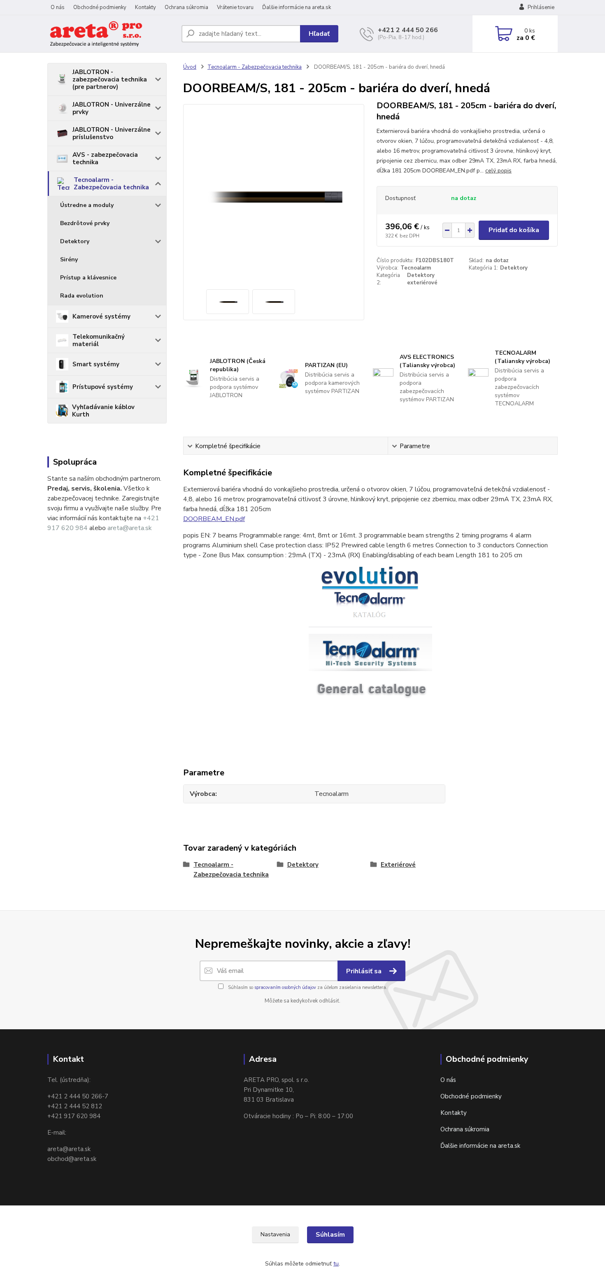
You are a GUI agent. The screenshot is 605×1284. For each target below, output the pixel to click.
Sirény (69, 259)
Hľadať (319, 33)
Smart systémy (95, 364)
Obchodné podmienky (99, 7)
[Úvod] (111, 34)
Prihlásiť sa (364, 971)
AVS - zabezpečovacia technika (105, 158)
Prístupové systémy (102, 387)
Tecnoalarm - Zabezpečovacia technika (111, 183)
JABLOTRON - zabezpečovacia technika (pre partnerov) (109, 79)
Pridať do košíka (514, 230)
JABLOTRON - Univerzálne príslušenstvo (111, 133)
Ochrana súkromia (186, 7)
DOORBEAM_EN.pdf (214, 518)
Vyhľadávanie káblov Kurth (103, 411)
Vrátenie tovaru (235, 7)
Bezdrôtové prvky (84, 223)
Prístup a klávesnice (88, 277)
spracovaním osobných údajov (285, 987)
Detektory (74, 241)
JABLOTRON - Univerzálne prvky (111, 108)
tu (336, 1264)
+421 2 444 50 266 (408, 30)
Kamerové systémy (101, 316)
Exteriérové (398, 865)
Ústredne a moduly (87, 205)
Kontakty (145, 7)
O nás (58, 7)
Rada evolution (81, 296)
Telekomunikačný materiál (98, 340)
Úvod (189, 67)
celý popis (498, 170)
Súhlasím (330, 1234)
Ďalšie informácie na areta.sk (296, 7)
